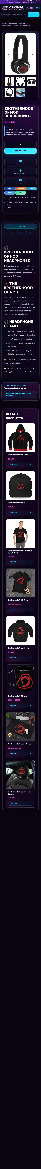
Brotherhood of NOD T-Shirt (18, 600)
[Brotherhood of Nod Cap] (20, 485)
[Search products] (33, 14)
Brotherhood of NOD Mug (17, 696)
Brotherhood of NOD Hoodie (18, 455)
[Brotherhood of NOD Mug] (20, 679)
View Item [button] (13, 803)
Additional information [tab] (20, 232)
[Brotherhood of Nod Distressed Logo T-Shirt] (20, 533)
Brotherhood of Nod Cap (17, 503)
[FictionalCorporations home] (12, 8)
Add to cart (20, 151)
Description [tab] (21, 226)
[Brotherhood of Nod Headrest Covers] (20, 774)
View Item (13, 465)
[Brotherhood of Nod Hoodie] (20, 630)
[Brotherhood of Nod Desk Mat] (20, 726)
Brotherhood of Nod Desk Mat (19, 744)
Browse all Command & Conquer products (18, 395)
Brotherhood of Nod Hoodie (18, 648)
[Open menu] (37, 8)
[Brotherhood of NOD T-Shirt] (20, 583)
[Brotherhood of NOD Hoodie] (20, 437)
